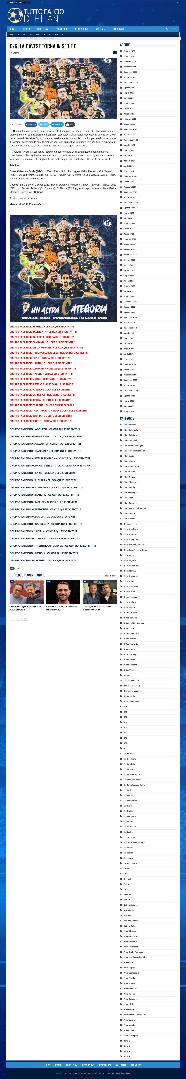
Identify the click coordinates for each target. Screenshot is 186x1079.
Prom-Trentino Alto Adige (135, 1015)
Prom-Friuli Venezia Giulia (135, 957)
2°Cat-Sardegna (131, 586)
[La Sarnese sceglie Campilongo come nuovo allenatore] (27, 592)
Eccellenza (42, 29)
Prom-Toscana (130, 1009)
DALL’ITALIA (100, 29)
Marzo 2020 (129, 411)
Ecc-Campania (130, 769)
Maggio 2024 (129, 161)
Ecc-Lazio (128, 790)
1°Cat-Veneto (129, 518)
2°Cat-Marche (130, 571)
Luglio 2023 (129, 213)
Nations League (131, 905)
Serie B (127, 1046)
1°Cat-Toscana (130, 503)
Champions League (132, 691)
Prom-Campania (131, 947)
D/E (37, 34)
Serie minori (81, 29)
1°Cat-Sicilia (129, 498)
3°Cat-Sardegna (131, 654)
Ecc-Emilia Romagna (133, 780)
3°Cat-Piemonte (131, 644)
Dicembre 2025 (130, 66)
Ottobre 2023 (129, 197)
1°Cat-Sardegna (131, 492)
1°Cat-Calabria (130, 435)
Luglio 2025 (129, 93)
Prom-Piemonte (130, 988)
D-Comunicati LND (132, 701)
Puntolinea (125, 1073)
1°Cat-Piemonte (130, 482)
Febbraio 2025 (130, 119)
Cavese (19, 568)
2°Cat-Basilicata (131, 529)
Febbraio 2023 (130, 239)
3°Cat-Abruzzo (130, 612)
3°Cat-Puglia (129, 649)
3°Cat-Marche (130, 638)
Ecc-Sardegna (130, 826)
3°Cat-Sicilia (129, 659)
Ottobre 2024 (129, 134)
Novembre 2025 (130, 72)
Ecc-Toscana (129, 837)
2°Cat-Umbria (130, 602)
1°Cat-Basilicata (131, 430)
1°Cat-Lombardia (131, 466)
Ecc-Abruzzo (129, 753)
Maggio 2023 (129, 223)
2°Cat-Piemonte (131, 576)
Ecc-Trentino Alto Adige (134, 842)
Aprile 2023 (129, 228)
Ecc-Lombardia (130, 800)
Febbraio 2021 (130, 364)
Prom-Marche (129, 978)
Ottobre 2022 (129, 260)
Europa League (130, 863)
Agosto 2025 (129, 88)
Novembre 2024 (130, 129)
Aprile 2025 (128, 108)
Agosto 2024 (129, 145)
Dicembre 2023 (130, 187)
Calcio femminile (131, 680)
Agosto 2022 (129, 270)
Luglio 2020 (129, 401)
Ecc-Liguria (129, 795)
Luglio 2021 (129, 338)
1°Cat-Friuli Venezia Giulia (135, 451)
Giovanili (128, 879)
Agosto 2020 (129, 396)
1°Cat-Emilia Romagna (133, 445)
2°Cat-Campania (131, 539)
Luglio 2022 (129, 275)
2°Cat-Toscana (130, 597)
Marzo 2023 (129, 234)
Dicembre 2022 (130, 249)
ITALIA (126, 884)
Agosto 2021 (129, 333)
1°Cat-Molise (129, 477)
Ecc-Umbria (129, 847)
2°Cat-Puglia (129, 581)
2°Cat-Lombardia (131, 565)
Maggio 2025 (129, 103)
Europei (127, 868)
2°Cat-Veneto (129, 607)
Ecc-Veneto (128, 853)
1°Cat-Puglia (129, 487)
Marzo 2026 (129, 56)
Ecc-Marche (128, 806)
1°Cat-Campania (131, 440)
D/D (31, 34)
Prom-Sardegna (131, 999)
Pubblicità (103, 1073)
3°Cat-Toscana (130, 665)
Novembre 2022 (130, 255)
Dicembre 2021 (130, 312)
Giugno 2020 (129, 406)
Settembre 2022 (131, 265)
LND (125, 889)
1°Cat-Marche (129, 471)
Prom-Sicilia (129, 1004)
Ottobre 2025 (129, 77)
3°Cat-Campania (131, 618)
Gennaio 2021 (129, 369)
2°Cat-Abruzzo (130, 524)
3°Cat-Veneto (130, 670)
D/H (56, 34)
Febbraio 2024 (130, 176)
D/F (43, 34)
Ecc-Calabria (129, 764)
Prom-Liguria (129, 968)
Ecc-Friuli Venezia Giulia (134, 785)
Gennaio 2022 (129, 307)
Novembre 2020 (130, 380)
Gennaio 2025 (129, 124)
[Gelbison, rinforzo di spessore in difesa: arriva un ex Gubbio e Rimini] (100, 592)
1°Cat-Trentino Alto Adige (135, 508)
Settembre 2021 (130, 328)
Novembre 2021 (130, 317)
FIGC (126, 873)
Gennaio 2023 (129, 244)
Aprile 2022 (128, 291)
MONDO (127, 900)
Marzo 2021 (128, 359)
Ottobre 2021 (129, 322)
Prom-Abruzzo (130, 931)
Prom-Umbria (129, 1020)
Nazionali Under (131, 920)
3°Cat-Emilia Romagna (134, 623)
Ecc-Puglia (128, 821)
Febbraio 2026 (130, 61)
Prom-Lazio (129, 962)
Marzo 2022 (129, 296)
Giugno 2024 (129, 155)
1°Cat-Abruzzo (130, 424)
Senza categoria (131, 1035)
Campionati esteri (132, 686)
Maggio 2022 (129, 286)
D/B (18, 34)
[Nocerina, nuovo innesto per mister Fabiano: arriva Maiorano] (63, 592)
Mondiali (127, 894)
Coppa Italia (129, 696)
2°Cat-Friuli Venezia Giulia (135, 550)
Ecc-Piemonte (130, 816)
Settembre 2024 (131, 140)
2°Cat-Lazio (129, 555)
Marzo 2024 (129, 171)
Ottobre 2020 (129, 385)
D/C (24, 34)
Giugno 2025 (129, 98)
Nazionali (128, 915)
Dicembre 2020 (130, 375)
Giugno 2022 (129, 281)
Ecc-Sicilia (128, 832)
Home (12, 29)
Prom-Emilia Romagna (133, 952)
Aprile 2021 (128, 354)
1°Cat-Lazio (129, 456)
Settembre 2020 (131, 390)
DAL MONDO (118, 29)
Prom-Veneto (129, 1025)
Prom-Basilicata (131, 936)
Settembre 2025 (131, 82)
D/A (11, 34)
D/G (50, 34)
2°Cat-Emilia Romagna (134, 545)
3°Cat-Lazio (129, 628)
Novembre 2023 (130, 192)
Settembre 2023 (131, 202)
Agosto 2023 (129, 208)
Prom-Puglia (129, 994)
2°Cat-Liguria (130, 560)
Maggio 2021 (129, 348)
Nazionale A (129, 910)
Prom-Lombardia (131, 973)
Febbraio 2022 (130, 301)
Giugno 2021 (129, 343)
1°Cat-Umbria (129, 513)
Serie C (127, 1051)
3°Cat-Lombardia (131, 633)
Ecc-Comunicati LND (132, 774)
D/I (63, 34)
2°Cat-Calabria (130, 534)
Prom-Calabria (130, 941)
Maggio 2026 (129, 51)
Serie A (127, 1041)
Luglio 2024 (129, 150)
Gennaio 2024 (130, 181)
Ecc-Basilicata (130, 759)
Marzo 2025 (129, 114)
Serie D (26, 29)
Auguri (127, 675)
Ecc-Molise (128, 811)
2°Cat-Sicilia (129, 591)
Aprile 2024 (129, 166)
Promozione (62, 29)
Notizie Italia (129, 926)
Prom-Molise (129, 983)
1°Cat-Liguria (129, 461)
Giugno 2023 (129, 218)
